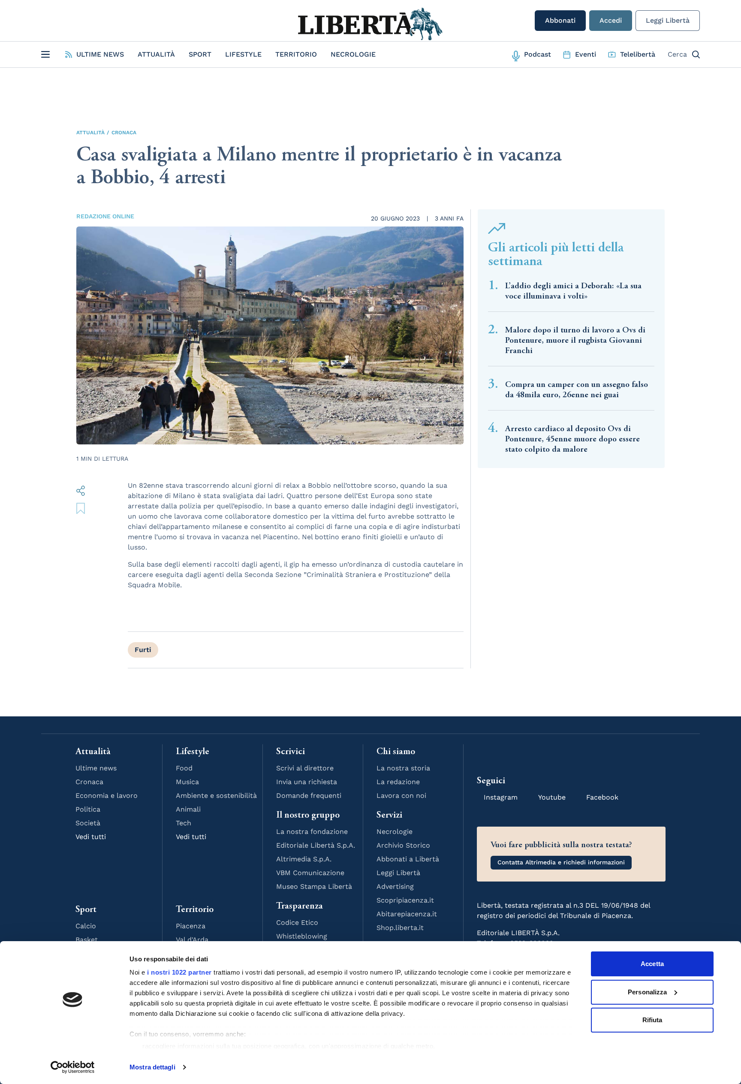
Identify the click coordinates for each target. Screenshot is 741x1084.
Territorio (296, 54)
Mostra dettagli (152, 1067)
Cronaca (123, 133)
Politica (87, 809)
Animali (188, 809)
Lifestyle (243, 54)
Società (87, 823)
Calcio (85, 926)
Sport (200, 54)
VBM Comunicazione (310, 873)
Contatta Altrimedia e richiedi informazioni (561, 862)
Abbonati (560, 20)
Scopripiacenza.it (405, 900)
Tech (183, 823)
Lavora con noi (401, 795)
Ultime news (96, 768)
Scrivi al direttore (305, 768)
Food (184, 768)
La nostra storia (403, 768)
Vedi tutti (90, 837)
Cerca (677, 54)
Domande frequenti (308, 795)
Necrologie (353, 54)
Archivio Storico (403, 845)
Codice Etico (297, 922)
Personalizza (647, 992)
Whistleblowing (301, 936)
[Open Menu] (45, 54)
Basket (86, 940)
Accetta (652, 963)
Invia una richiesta (306, 782)
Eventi (585, 54)
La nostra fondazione (312, 831)
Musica (187, 782)
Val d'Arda (192, 940)
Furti (143, 650)
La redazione (398, 782)
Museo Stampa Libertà (314, 886)
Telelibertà (637, 54)
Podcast (537, 54)
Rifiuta (652, 1020)
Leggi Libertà (668, 20)
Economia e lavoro (106, 795)
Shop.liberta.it (400, 928)
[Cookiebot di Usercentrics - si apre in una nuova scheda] (72, 1067)
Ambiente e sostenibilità (216, 795)
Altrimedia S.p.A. (303, 859)
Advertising (395, 886)
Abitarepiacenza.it (407, 914)
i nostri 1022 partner (179, 972)
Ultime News (100, 54)
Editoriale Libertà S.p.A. (315, 845)
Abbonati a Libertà (408, 859)
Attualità (156, 54)
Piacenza (190, 926)
